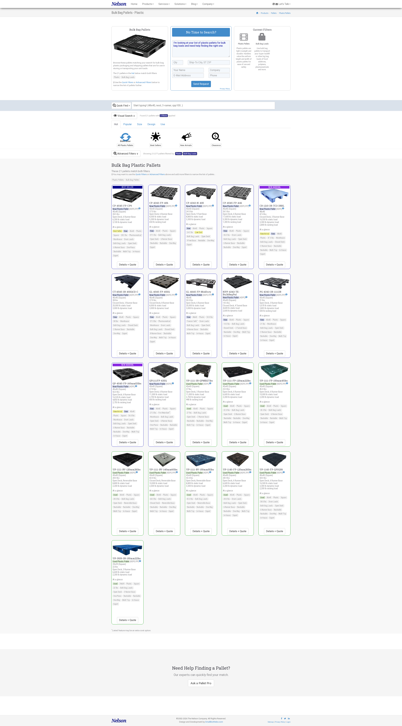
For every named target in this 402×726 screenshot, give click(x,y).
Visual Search (125, 115)
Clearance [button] (216, 145)
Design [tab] (151, 124)
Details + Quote (127, 264)
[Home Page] (257, 13)
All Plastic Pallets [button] (125, 145)
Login (288, 722)
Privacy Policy (225, 89)
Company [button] (207, 4)
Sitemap (271, 722)
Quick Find (122, 105)
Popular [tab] (127, 124)
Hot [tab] (116, 124)
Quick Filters (127, 82)
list (133, 73)
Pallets (274, 13)
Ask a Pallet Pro (201, 683)
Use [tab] (163, 124)
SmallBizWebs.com (214, 722)
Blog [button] (193, 4)
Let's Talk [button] (284, 4)
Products (264, 13)
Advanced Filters (143, 82)
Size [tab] (139, 124)
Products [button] (147, 4)
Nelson (118, 4)
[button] (139, 208)
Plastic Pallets (285, 13)
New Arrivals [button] (186, 145)
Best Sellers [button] (155, 145)
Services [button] (163, 4)
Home (134, 4)
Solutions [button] (179, 4)
